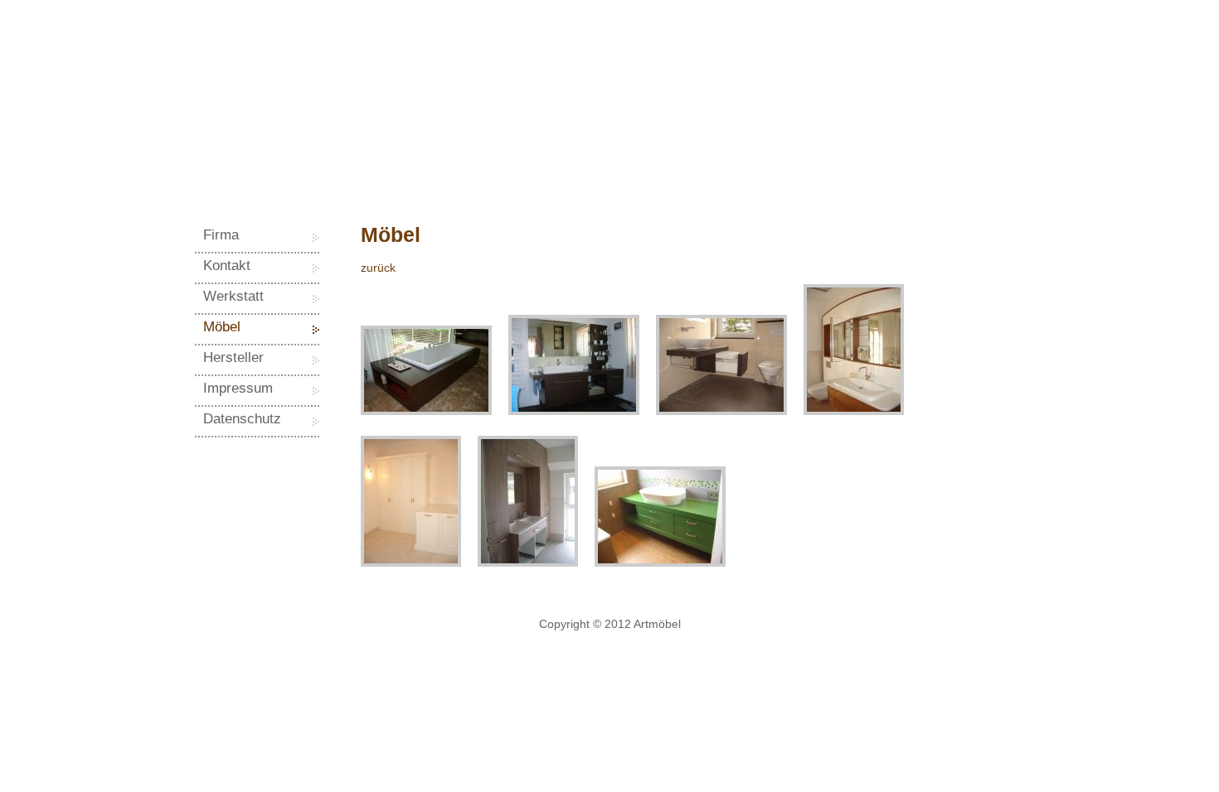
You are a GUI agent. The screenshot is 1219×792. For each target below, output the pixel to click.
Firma (221, 235)
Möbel (221, 327)
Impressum (238, 388)
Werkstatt (233, 296)
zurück (378, 267)
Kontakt (226, 265)
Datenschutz (242, 419)
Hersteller (233, 357)
